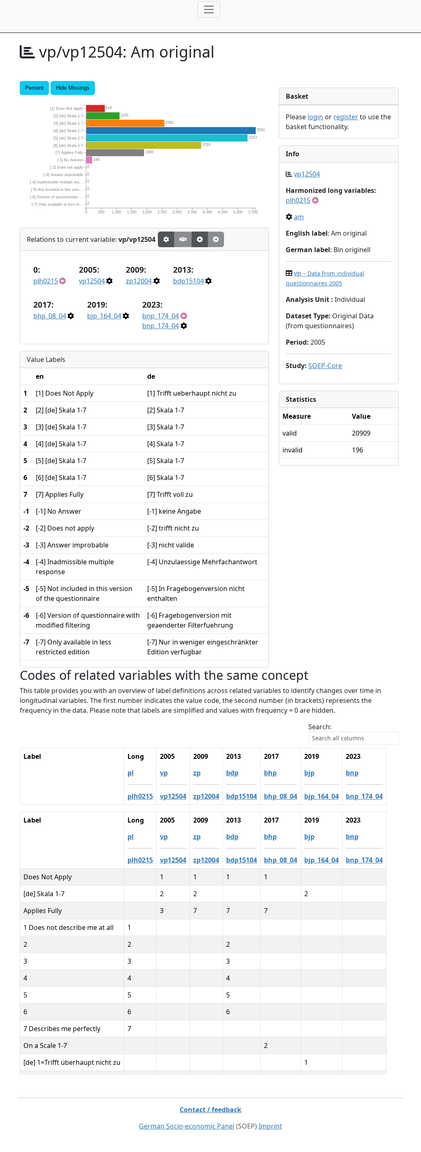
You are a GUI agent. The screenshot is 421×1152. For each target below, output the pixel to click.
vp (164, 772)
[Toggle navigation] (208, 9)
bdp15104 (188, 280)
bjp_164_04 (104, 315)
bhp (270, 772)
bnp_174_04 (160, 315)
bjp (309, 772)
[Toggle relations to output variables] (200, 239)
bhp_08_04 (49, 315)
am (299, 216)
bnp (352, 772)
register (345, 116)
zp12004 (139, 280)
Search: (319, 726)
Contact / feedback (210, 1109)
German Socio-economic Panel (186, 1126)
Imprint (270, 1126)
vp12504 (92, 280)
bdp (232, 772)
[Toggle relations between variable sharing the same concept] (166, 239)
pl (130, 772)
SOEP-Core (325, 365)
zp (197, 772)
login (315, 116)
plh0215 (45, 280)
